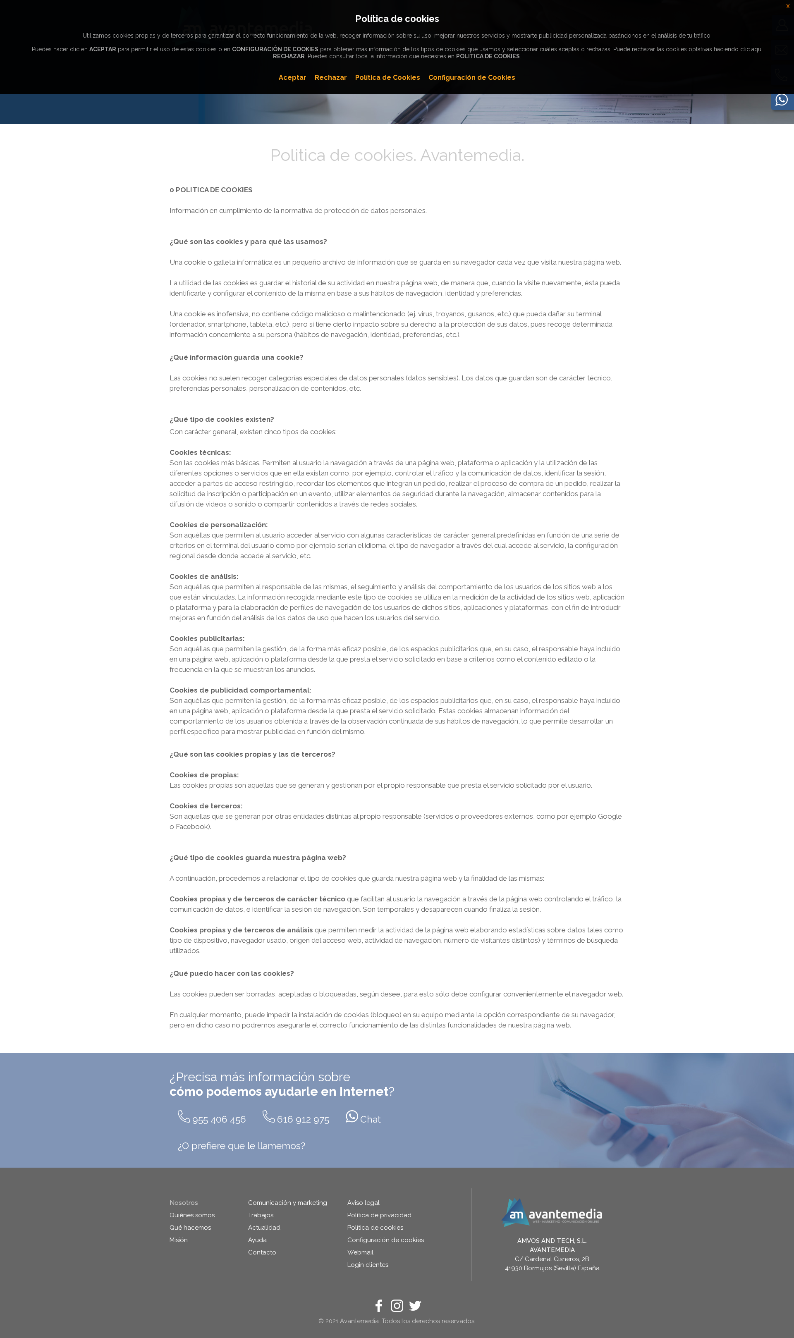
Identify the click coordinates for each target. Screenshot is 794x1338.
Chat (370, 1119)
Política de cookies (375, 1227)
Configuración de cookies (385, 1240)
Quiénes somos (192, 1215)
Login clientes (367, 1265)
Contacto (262, 1252)
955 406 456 (219, 1119)
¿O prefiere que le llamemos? (241, 1145)
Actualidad (264, 1227)
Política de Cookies (387, 77)
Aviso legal (363, 1203)
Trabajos (260, 1215)
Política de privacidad (379, 1215)
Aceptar (292, 77)
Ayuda (257, 1240)
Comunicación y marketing (287, 1203)
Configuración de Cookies (471, 77)
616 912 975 (303, 1119)
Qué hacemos (190, 1227)
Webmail (360, 1252)
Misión (179, 1240)
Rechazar (331, 77)
